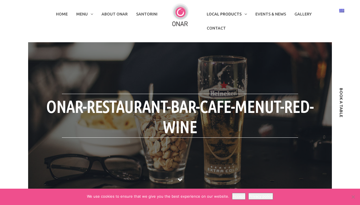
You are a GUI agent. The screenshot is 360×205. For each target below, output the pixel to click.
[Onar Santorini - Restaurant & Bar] (180, 14)
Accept (239, 196)
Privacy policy (261, 196)
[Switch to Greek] (342, 10)
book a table (341, 102)
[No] (353, 197)
